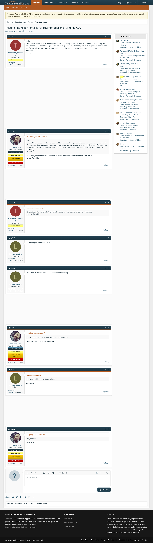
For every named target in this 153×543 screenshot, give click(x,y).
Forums (36, 2)
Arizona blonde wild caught (130, 112)
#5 (108, 268)
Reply (107, 64)
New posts (10, 7)
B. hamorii (124, 144)
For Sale (123, 86)
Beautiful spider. (126, 133)
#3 (108, 202)
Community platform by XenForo (24, 540)
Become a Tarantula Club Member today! (20, 527)
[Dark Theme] (135, 2)
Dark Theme (95, 540)
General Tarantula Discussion (131, 60)
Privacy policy (134, 540)
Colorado (20, 65)
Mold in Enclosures (127, 123)
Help (141, 540)
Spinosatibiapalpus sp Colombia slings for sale (130, 77)
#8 (108, 429)
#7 (108, 370)
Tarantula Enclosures (128, 130)
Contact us (114, 540)
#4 (108, 238)
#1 (108, 37)
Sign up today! (34, 16)
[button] (55, 2)
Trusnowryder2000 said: (36, 136)
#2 (108, 131)
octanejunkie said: (34, 208)
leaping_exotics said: (35, 333)
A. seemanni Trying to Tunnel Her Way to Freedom (131, 101)
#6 (108, 328)
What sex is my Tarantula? (129, 119)
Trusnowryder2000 (14, 31)
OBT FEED (124, 40)
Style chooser (85, 540)
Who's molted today (127, 89)
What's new (48, 2)
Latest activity (69, 527)
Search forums (21, 7)
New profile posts (70, 522)
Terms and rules (124, 540)
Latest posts (125, 36)
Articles (62, 2)
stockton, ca (19, 261)
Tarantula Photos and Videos (130, 47)
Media (73, 2)
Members (85, 2)
